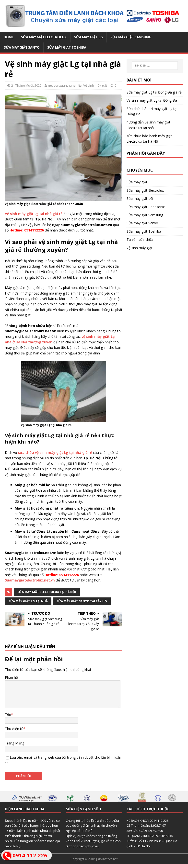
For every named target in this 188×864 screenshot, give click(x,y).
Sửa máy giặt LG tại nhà (28, 601)
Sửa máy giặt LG (88, 37)
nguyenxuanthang (61, 85)
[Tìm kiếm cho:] (154, 65)
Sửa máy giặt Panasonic (146, 206)
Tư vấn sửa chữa (140, 239)
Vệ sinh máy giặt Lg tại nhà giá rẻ (33, 213)
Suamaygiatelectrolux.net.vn (30, 580)
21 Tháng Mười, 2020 (26, 85)
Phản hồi (12, 677)
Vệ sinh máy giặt (95, 85)
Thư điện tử (14, 728)
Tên (8, 714)
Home (8, 37)
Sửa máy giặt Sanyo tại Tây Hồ (82, 601)
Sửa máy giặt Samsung (130, 37)
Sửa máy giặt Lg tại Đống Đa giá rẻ (154, 92)
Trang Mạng (14, 743)
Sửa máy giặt (137, 182)
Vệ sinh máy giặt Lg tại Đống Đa (152, 100)
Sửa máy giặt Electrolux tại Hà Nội (46, 592)
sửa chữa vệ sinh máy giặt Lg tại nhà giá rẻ (55, 452)
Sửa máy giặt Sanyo (22, 47)
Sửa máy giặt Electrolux (44, 37)
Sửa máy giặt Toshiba (66, 47)
